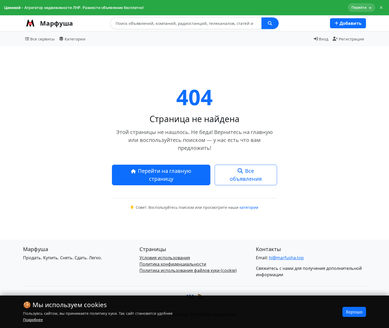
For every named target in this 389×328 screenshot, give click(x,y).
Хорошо (354, 312)
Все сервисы (42, 38)
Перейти (361, 7)
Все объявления (246, 174)
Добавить (349, 23)
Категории (75, 38)
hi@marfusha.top (286, 258)
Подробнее (33, 319)
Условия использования (164, 258)
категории (248, 207)
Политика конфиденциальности (172, 264)
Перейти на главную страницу (164, 174)
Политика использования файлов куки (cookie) (188, 270)
